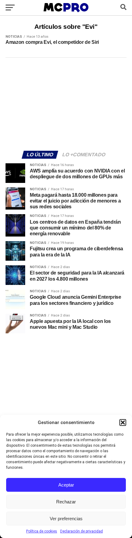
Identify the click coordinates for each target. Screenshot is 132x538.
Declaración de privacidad (81, 531)
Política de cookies (41, 531)
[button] (123, 422)
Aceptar (66, 484)
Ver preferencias (66, 518)
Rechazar (66, 501)
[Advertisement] (66, 103)
